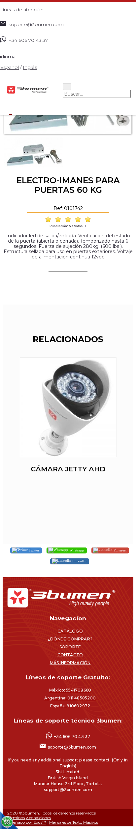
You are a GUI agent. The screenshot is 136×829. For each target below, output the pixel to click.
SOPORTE (70, 646)
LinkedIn (78, 561)
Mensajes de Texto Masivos (73, 822)
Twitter (33, 550)
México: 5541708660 (70, 690)
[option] (68, 422)
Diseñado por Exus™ (26, 822)
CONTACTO (70, 654)
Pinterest (119, 550)
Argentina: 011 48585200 (70, 698)
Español (9, 67)
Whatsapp (76, 550)
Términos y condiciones (29, 817)
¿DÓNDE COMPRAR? (70, 639)
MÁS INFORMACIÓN (70, 662)
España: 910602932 (70, 705)
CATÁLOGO (70, 631)
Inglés (30, 67)
